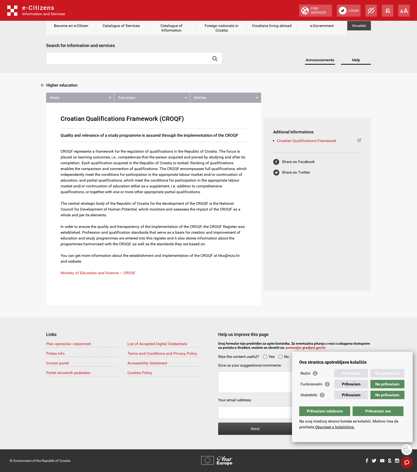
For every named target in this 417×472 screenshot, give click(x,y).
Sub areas (126, 97)
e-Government (322, 25)
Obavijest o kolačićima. (334, 427)
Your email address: (235, 400)
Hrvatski (359, 25)
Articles (200, 97)
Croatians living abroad (272, 25)
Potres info (55, 353)
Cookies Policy (139, 372)
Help (356, 60)
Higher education (61, 85)
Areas (54, 97)
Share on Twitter (296, 172)
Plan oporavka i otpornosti (68, 344)
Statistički (308, 395)
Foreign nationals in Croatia (221, 28)
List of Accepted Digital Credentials (157, 344)
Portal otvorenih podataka (68, 372)
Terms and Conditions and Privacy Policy (162, 353)
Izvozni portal (57, 363)
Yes (272, 356)
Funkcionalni (311, 384)
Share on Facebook (298, 161)
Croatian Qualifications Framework (306, 140)
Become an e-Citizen (71, 25)
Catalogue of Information (171, 28)
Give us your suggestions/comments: (250, 365)
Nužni (305, 373)
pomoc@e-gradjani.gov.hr (306, 347)
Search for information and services (80, 45)
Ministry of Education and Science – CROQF (98, 273)
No (286, 356)
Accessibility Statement (147, 363)
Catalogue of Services (121, 25)
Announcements (320, 60)
